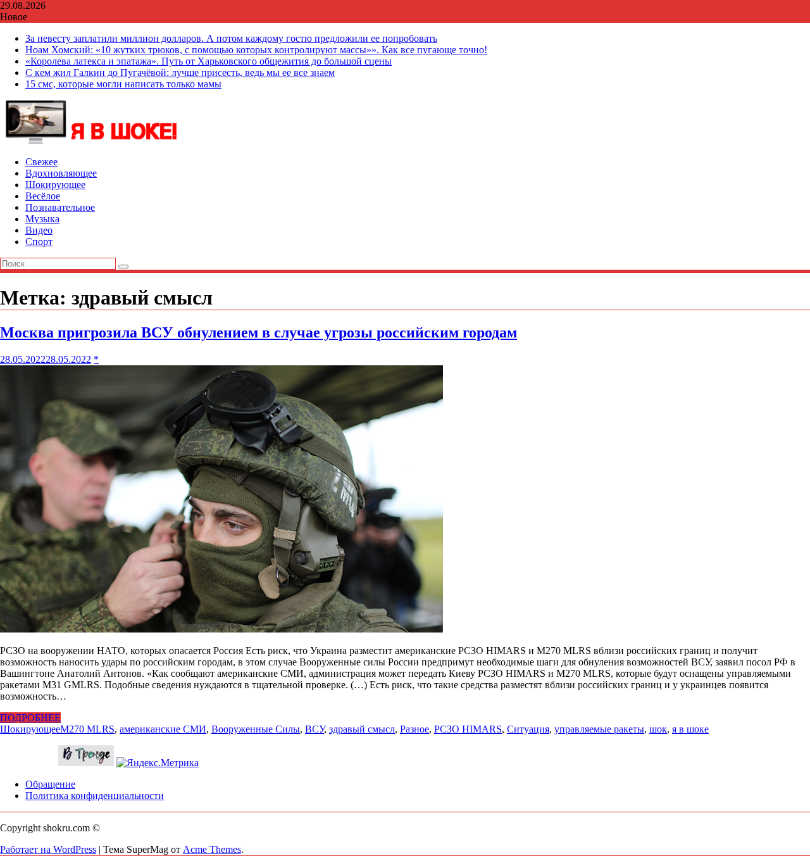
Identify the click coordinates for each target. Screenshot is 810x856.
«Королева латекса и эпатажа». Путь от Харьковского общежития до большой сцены (208, 61)
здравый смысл (362, 729)
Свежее (41, 161)
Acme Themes (212, 849)
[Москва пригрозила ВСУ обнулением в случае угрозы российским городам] (221, 629)
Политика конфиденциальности (94, 795)
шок (658, 729)
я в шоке (690, 729)
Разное (414, 729)
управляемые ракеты (599, 729)
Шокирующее (55, 184)
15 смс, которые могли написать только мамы (123, 84)
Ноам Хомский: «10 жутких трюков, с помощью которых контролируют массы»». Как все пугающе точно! (256, 49)
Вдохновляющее (61, 173)
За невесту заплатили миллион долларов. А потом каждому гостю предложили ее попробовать (231, 38)
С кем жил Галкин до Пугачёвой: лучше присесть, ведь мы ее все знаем (180, 72)
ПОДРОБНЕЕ (30, 717)
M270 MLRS (87, 729)
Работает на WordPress (48, 849)
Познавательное (60, 207)
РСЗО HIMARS (468, 729)
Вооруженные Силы (255, 729)
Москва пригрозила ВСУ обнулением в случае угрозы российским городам (258, 332)
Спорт (39, 241)
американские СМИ (163, 729)
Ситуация (528, 729)
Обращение (50, 784)
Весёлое (42, 196)
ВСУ (314, 729)
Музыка (42, 218)
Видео (39, 230)
